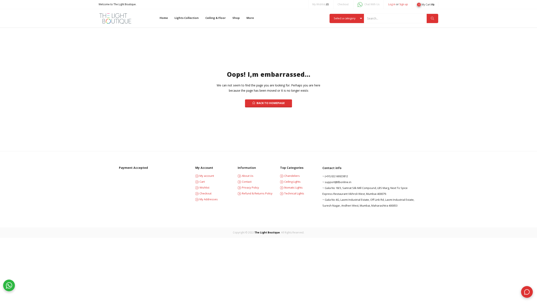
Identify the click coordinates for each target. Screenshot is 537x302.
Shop (236, 18)
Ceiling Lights (292, 182)
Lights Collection (187, 18)
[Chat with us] (527, 292)
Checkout (343, 4)
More (250, 18)
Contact (247, 182)
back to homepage (271, 103)
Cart (202, 182)
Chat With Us (371, 4)
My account (206, 176)
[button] (425, 4)
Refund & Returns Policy (257, 193)
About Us (247, 176)
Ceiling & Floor (215, 18)
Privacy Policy (250, 187)
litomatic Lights (293, 187)
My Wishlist (320, 4)
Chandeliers (292, 176)
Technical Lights (294, 193)
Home (164, 18)
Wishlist (204, 187)
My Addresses (208, 199)
